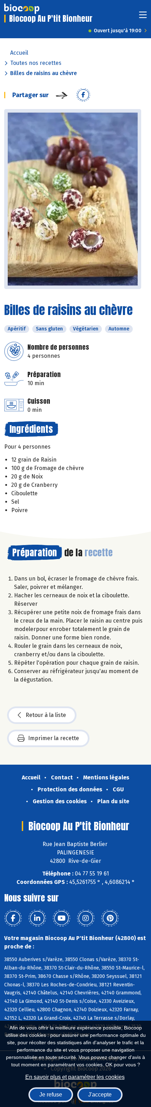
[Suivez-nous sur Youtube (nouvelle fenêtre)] (61, 918)
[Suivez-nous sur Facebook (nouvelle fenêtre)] (13, 918)
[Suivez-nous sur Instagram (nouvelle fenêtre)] (85, 918)
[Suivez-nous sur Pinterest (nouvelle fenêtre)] (110, 918)
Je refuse (50, 1095)
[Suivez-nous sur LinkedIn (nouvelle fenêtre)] (37, 918)
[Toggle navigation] (143, 17)
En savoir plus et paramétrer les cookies (75, 1077)
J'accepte (100, 1095)
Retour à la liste (46, 715)
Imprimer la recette (53, 738)
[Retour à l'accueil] (21, 9)
